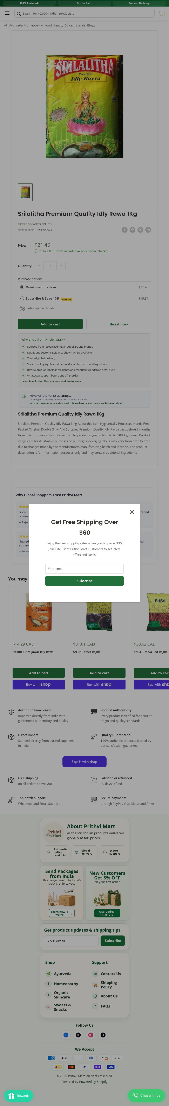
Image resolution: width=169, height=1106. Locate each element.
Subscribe (85, 581)
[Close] (132, 511)
